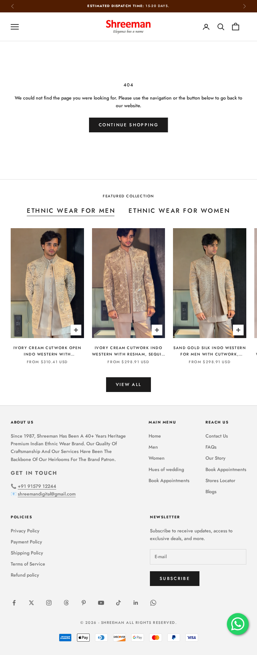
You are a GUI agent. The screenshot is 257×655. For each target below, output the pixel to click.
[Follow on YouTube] (101, 602)
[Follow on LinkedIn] (136, 602)
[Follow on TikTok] (118, 602)
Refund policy (25, 575)
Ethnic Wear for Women (179, 210)
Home (155, 436)
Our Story (215, 458)
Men (153, 447)
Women (157, 458)
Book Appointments (169, 480)
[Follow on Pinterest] (83, 602)
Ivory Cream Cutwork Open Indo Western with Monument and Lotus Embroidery (47, 351)
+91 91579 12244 (37, 486)
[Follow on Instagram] (49, 602)
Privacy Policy (25, 530)
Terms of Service (28, 564)
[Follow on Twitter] (31, 602)
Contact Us (216, 436)
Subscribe (175, 578)
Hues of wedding (166, 469)
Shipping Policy (27, 552)
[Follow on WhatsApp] (153, 602)
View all (129, 384)
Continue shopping (128, 125)
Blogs (211, 491)
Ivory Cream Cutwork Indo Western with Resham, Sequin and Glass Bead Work (128, 351)
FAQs (211, 447)
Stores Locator (220, 480)
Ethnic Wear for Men (71, 210)
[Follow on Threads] (66, 602)
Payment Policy (26, 541)
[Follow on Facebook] (14, 602)
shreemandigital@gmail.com (47, 493)
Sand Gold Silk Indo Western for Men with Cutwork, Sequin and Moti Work (209, 351)
